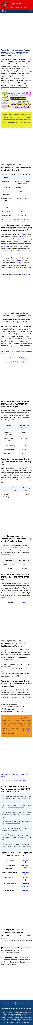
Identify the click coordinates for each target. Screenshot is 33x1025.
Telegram (25, 883)
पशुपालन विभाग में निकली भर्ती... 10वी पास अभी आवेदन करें (15, 362)
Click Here (10, 125)
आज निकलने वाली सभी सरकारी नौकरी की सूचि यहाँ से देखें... (16, 358)
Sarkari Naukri (5, 246)
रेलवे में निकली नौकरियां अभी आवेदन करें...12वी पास (14, 780)
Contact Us (11, 1003)
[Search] (30, 11)
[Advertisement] (16, 30)
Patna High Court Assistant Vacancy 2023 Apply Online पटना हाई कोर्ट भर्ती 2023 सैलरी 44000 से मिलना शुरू (16, 53)
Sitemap (16, 1005)
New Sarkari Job (16, 260)
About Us (4, 1003)
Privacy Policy (26, 1003)
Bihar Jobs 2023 (20, 236)
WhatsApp (25, 886)
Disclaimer (18, 1003)
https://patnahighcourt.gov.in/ (22, 219)
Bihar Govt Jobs (21, 215)
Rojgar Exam (15, 4)
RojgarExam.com (14, 346)
